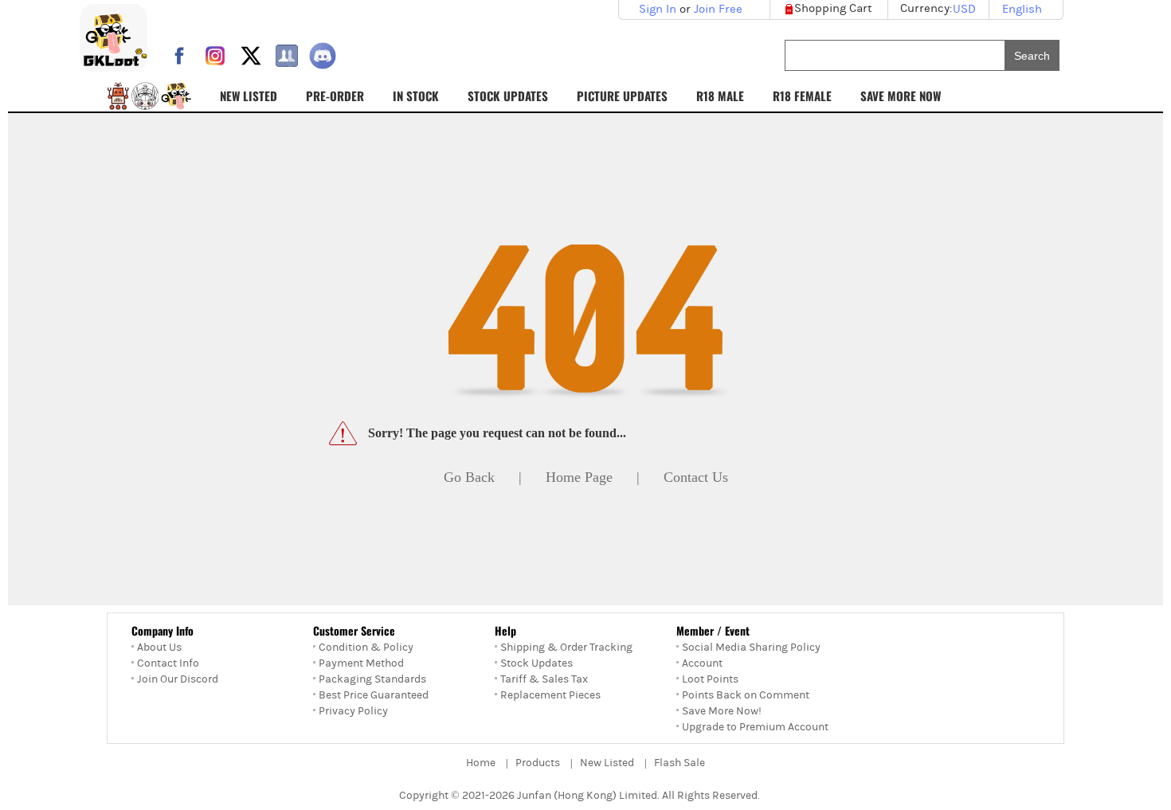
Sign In (657, 9)
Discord (323, 56)
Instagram (215, 56)
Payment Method (361, 663)
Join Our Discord (177, 679)
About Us (159, 647)
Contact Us (696, 477)
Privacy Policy (353, 711)
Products (537, 763)
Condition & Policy (366, 647)
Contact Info (168, 663)
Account (702, 663)
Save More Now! (722, 711)
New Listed (607, 763)
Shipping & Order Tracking (566, 647)
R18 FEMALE (802, 95)
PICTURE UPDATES (622, 95)
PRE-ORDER (335, 95)
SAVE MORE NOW (900, 95)
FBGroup (287, 56)
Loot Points (710, 679)
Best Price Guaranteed (374, 695)
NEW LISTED (248, 95)
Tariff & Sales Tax (544, 679)
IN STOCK (416, 95)
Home (480, 763)
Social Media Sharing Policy (751, 647)
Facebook (179, 56)
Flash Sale (679, 763)
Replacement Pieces (550, 695)
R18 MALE (720, 95)
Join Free (718, 9)
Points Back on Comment (745, 695)
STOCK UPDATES (508, 95)
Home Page (579, 477)
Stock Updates (536, 663)
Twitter (251, 56)
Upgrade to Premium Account (755, 727)
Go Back (469, 477)
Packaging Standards (372, 679)
